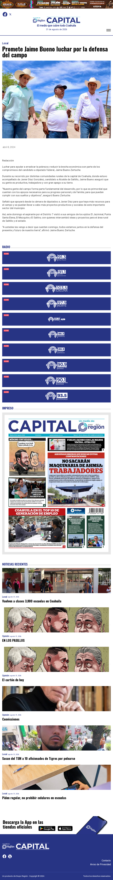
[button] (108, 31)
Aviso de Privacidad (100, 864)
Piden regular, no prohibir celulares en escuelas (34, 798)
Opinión (5, 636)
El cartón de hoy (13, 680)
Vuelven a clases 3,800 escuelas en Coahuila (31, 601)
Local (5, 43)
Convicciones (10, 719)
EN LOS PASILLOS (13, 640)
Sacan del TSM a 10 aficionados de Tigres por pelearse (38, 758)
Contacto (106, 860)
